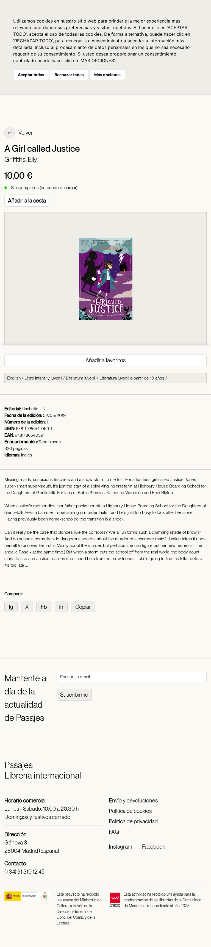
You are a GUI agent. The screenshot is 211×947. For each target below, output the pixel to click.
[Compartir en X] (28, 606)
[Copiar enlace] (84, 606)
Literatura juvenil (81, 378)
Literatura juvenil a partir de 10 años (131, 378)
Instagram (120, 846)
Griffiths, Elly (20, 160)
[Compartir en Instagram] (12, 606)
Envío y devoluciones (133, 800)
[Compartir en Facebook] (45, 606)
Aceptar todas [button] (31, 74)
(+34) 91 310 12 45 (24, 871)
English (14, 378)
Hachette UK (33, 408)
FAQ (114, 832)
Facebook (153, 846)
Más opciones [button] (107, 74)
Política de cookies (130, 811)
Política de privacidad (133, 821)
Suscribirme (74, 694)
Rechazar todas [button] (69, 74)
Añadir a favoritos (105, 360)
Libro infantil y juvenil (43, 378)
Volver (25, 132)
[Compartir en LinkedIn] (63, 606)
